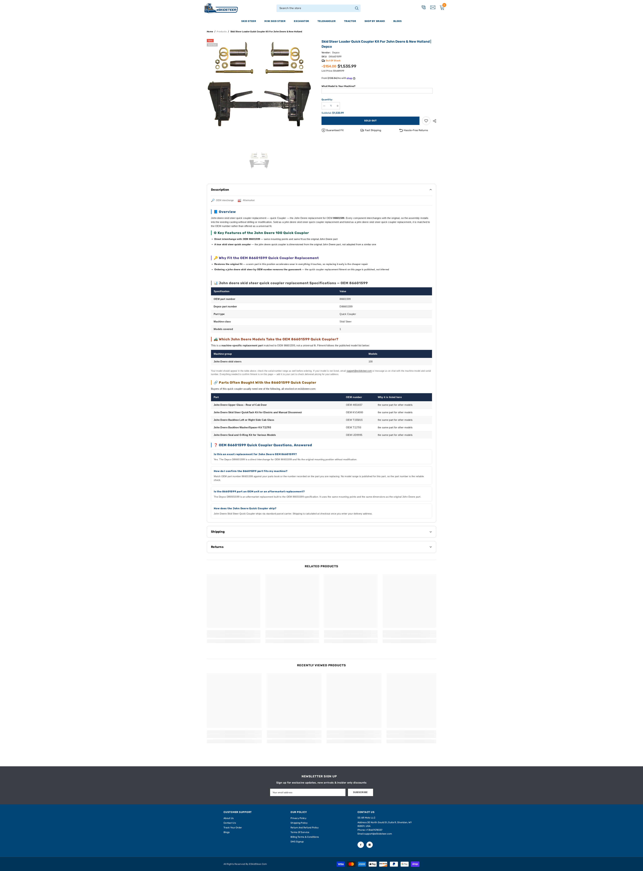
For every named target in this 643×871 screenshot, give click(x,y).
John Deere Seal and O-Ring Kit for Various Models (245, 434)
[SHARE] (433, 121)
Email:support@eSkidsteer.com (375, 833)
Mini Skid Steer (274, 21)
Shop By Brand (375, 21)
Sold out (370, 120)
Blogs (397, 21)
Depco (335, 52)
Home (210, 31)
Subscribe (360, 792)
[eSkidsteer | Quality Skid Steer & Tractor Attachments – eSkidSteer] (226, 8)
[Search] (318, 8)
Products (222, 31)
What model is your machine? (338, 86)
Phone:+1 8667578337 (370, 830)
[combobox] (314, 8)
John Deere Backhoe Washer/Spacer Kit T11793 (242, 427)
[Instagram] (369, 845)
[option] (259, 91)
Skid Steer (248, 21)
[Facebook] (361, 845)
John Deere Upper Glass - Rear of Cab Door (240, 404)
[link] (426, 121)
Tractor (350, 21)
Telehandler (326, 21)
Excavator (301, 21)
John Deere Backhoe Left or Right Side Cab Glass (244, 419)
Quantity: (327, 99)
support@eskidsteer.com (359, 371)
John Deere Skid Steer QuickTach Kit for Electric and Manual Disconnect (258, 412)
